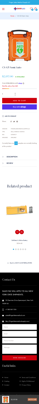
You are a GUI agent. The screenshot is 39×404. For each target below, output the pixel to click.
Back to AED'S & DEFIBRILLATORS (21, 263)
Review (9, 163)
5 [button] (23, 249)
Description (12, 157)
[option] (19, 222)
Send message (19, 358)
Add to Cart (32, 399)
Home (12, 16)
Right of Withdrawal (28, 381)
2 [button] (15, 249)
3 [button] (18, 249)
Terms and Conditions (29, 377)
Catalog (6, 381)
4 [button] (20, 249)
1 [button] (13, 249)
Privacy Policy (26, 385)
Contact (6, 385)
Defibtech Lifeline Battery (19, 240)
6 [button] (25, 249)
